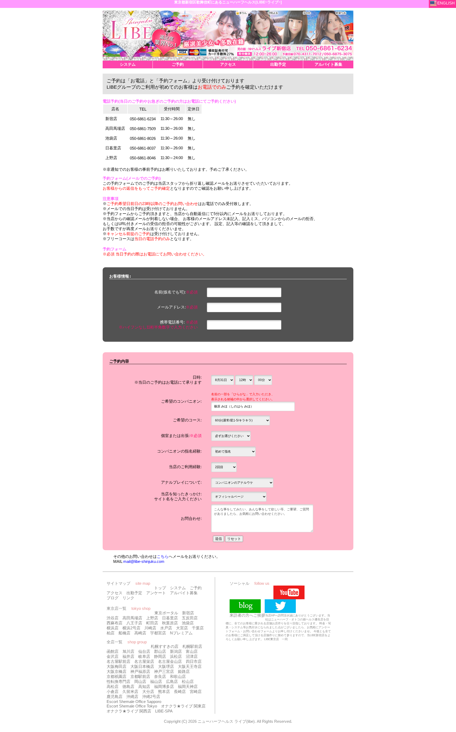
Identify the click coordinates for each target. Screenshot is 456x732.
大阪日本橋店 (142, 666)
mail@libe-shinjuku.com (143, 561)
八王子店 (134, 623)
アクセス (114, 593)
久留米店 (130, 691)
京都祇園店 (116, 676)
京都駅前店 (140, 676)
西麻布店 (114, 623)
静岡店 (160, 656)
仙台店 (144, 651)
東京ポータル (166, 613)
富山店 (192, 651)
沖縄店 (132, 696)
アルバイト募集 (184, 593)
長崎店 (180, 691)
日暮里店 (170, 618)
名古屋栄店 (144, 661)
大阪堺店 (166, 666)
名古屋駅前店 (118, 661)
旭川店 (128, 651)
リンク (128, 598)
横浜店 (112, 628)
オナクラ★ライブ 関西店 (129, 711)
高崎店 (140, 633)
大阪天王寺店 (190, 666)
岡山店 (140, 681)
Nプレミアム (181, 633)
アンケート (156, 593)
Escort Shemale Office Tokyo (132, 706)
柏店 (111, 633)
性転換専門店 (118, 681)
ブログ (112, 598)
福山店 (156, 681)
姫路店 (184, 671)
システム (178, 588)
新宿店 (188, 613)
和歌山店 (178, 676)
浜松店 (176, 656)
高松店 (112, 686)
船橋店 (124, 633)
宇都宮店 (158, 633)
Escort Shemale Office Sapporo (134, 701)
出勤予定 (134, 593)
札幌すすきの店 (164, 646)
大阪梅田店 (116, 666)
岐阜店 (144, 656)
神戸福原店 (140, 671)
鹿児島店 (114, 696)
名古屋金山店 (170, 661)
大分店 (148, 691)
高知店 (144, 686)
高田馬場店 (132, 618)
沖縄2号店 (151, 696)
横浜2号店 (131, 628)
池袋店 (188, 623)
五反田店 (190, 618)
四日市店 (194, 661)
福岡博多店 (164, 686)
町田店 (152, 623)
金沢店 (112, 656)
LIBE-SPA (164, 711)
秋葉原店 (170, 623)
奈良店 (160, 676)
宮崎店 (196, 691)
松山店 (188, 681)
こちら (163, 556)
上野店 (152, 618)
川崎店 (150, 628)
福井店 (128, 656)
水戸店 (166, 628)
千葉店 (198, 628)
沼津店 (192, 656)
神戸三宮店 (164, 671)
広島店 (172, 681)
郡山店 (160, 651)
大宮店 (182, 628)
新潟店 (176, 651)
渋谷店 (112, 618)
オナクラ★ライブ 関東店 (183, 706)
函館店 (112, 651)
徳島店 (128, 686)
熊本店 (164, 691)
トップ (160, 588)
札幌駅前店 (192, 646)
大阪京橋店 (116, 671)
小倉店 (112, 691)
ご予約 (196, 588)
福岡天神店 (188, 686)
